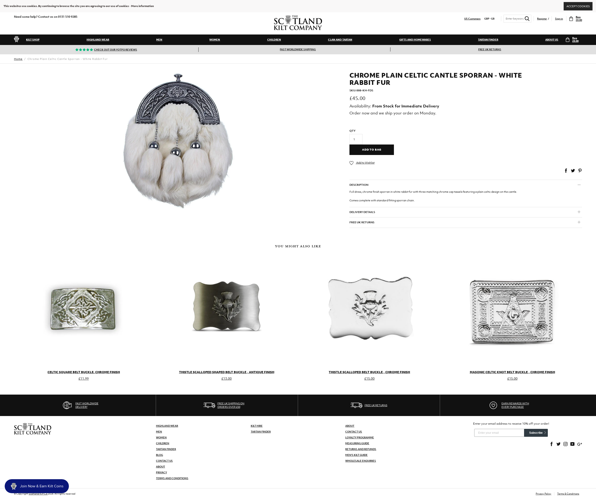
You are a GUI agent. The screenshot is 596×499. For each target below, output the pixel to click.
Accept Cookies (578, 6)
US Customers (472, 19)
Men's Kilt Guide (356, 455)
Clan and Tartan (340, 39)
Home (18, 59)
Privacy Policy (543, 494)
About (160, 466)
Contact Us (164, 461)
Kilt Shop (33, 39)
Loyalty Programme (359, 437)
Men (159, 39)
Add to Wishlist (365, 163)
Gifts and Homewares (415, 39)
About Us (551, 39)
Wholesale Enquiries (360, 461)
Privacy (161, 472)
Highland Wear (98, 39)
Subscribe (536, 432)
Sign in (559, 19)
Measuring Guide (357, 443)
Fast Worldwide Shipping (298, 49)
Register (542, 19)
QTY (352, 131)
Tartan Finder (488, 39)
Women (214, 39)
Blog (159, 455)
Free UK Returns (489, 49)
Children (274, 39)
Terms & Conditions (568, 494)
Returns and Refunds (360, 449)
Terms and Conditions (172, 478)
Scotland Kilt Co (38, 494)
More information (142, 6)
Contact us (353, 432)
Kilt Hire (257, 426)
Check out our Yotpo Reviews (115, 50)
